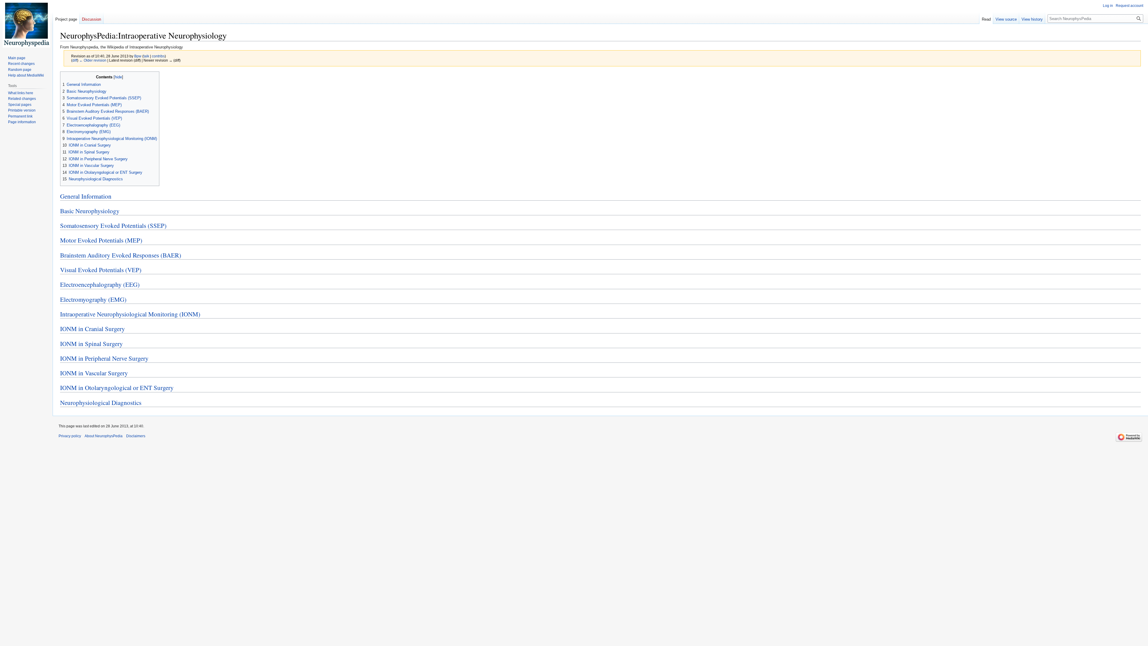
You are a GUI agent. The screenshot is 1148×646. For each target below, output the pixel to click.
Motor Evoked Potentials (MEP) (101, 240)
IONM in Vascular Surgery (94, 373)
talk (146, 56)
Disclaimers (135, 436)
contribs (158, 56)
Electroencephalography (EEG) (100, 284)
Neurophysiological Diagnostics (100, 402)
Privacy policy (70, 436)
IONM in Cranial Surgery (92, 328)
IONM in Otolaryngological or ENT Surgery (117, 387)
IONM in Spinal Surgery (91, 343)
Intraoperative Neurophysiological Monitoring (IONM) (130, 314)
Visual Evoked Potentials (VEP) (100, 270)
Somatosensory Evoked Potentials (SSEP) (113, 225)
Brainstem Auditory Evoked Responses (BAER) (120, 255)
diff (74, 60)
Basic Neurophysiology (90, 211)
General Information (86, 196)
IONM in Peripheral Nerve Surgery (104, 358)
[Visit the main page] (26, 24)
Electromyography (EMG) (93, 299)
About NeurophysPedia (104, 436)
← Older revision (92, 60)
